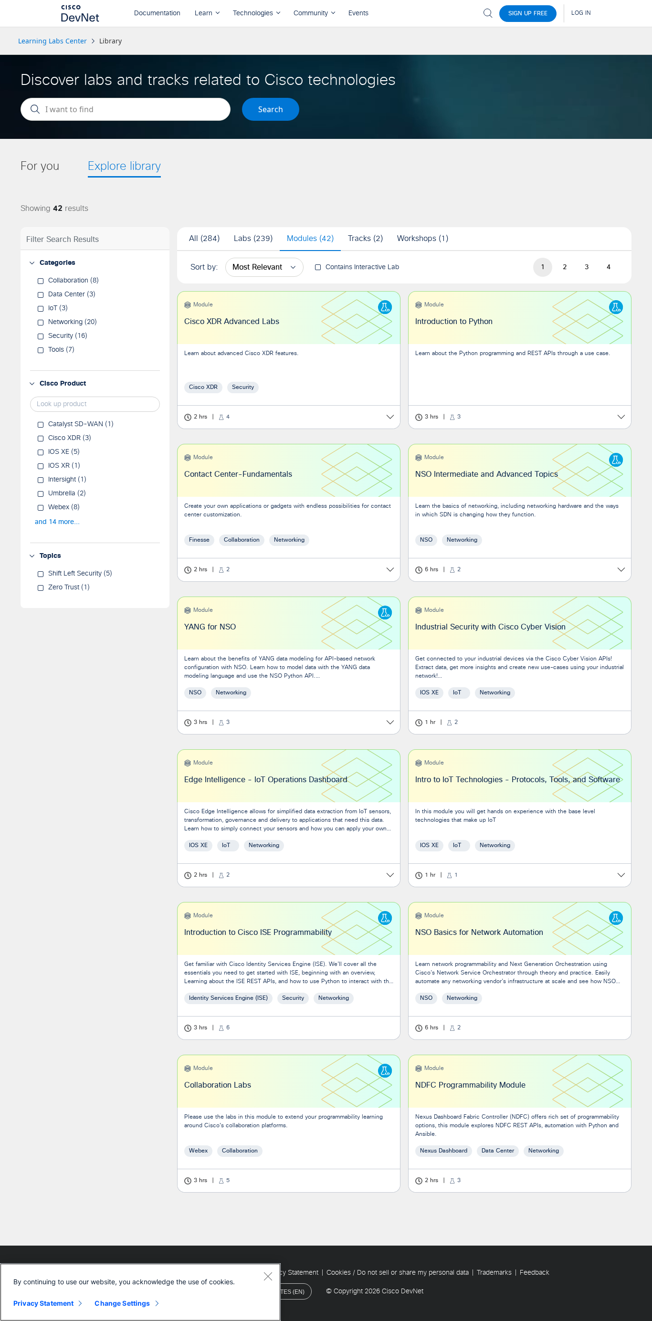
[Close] (268, 1276)
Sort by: (204, 267)
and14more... (57, 522)
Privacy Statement (43, 1303)
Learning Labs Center (52, 40)
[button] (32, 263)
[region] (140, 1292)
